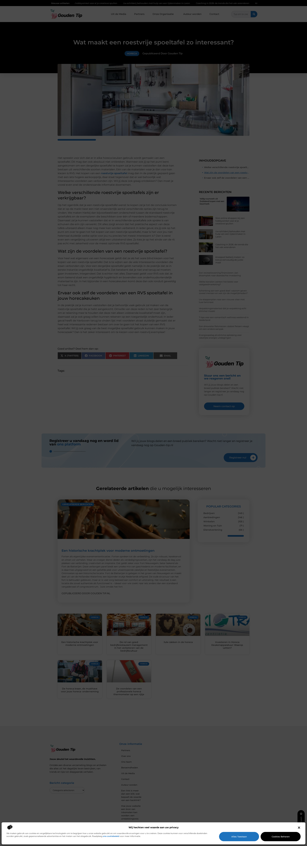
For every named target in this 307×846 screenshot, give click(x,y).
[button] (299, 827)
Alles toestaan (239, 836)
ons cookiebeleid (111, 836)
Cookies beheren (281, 836)
